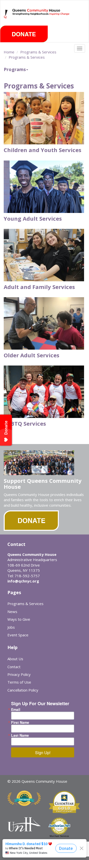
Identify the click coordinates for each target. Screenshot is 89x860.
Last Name (20, 735)
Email (15, 709)
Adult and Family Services (39, 286)
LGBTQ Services (25, 423)
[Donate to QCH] (24, 34)
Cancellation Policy (22, 690)
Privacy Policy (19, 674)
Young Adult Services (33, 218)
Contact (14, 666)
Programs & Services (38, 51)
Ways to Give (18, 619)
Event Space (17, 634)
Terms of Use (19, 682)
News (12, 611)
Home (9, 51)
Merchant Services (59, 836)
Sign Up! (42, 752)
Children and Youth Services (42, 150)
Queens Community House (41, 17)
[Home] (6, 14)
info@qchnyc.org (23, 580)
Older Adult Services (31, 355)
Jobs (11, 627)
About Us (15, 658)
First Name (20, 722)
